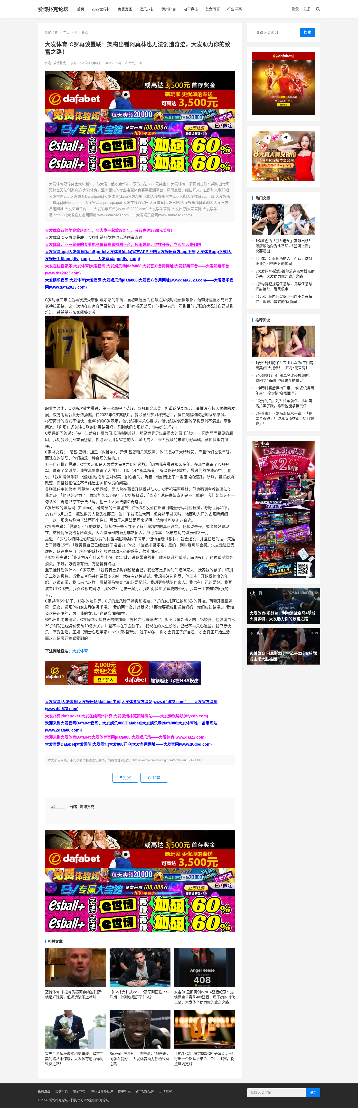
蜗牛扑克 (124, 1091)
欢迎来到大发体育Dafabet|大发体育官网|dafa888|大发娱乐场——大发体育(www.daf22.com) (125, 737)
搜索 (307, 32)
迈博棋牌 (165, 1091)
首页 (80, 9)
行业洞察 (234, 9)
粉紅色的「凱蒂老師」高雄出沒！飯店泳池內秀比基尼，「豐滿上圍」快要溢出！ (283, 246)
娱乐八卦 (147, 9)
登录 (295, 9)
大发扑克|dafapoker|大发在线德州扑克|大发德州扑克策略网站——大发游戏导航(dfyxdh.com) (126, 716)
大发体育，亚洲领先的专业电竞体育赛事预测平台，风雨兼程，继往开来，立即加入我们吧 (123, 245)
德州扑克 (168, 9)
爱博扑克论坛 (53, 9)
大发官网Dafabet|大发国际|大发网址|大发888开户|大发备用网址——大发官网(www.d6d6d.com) (128, 744)
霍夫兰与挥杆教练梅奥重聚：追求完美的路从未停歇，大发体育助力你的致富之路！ (74, 1059)
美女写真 (212, 9)
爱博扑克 (60, 63)
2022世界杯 (101, 9)
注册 (307, 9)
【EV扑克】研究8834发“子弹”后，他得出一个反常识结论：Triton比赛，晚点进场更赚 (204, 1059)
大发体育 (80, 651)
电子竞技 (190, 9)
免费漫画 (125, 9)
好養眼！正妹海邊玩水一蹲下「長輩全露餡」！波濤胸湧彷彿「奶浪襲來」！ (284, 418)
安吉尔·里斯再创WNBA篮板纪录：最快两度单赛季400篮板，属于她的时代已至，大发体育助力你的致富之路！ (204, 997)
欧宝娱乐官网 (144, 1091)
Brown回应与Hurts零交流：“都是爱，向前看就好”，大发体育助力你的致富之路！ (140, 1059)
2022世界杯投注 (101, 1091)
